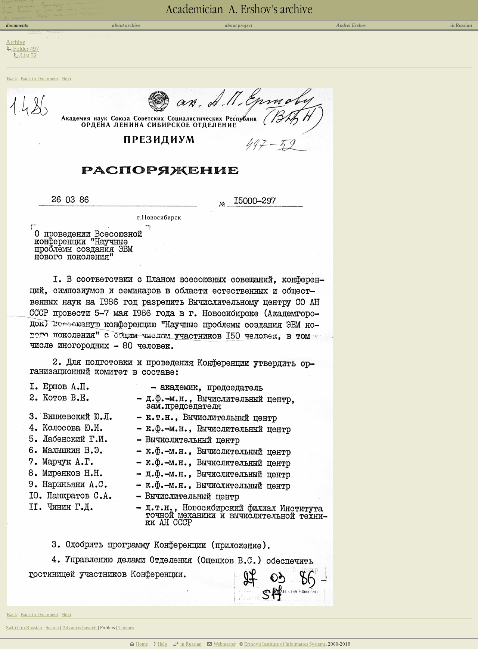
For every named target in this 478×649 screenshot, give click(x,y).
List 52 (28, 55)
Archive (15, 42)
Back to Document (39, 78)
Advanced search (79, 627)
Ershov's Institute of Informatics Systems (285, 644)
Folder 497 (26, 49)
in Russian (461, 25)
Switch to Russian (24, 627)
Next (66, 78)
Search (52, 627)
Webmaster (225, 644)
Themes (126, 627)
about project (238, 25)
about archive (126, 25)
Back (12, 78)
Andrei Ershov (351, 25)
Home (142, 644)
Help (162, 644)
